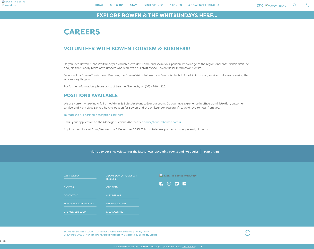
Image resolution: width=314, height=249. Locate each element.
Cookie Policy (189, 246)
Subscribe (211, 151)
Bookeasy (117, 234)
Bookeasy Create (148, 234)
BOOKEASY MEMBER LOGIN (78, 231)
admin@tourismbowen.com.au (162, 122)
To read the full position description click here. (94, 115)
